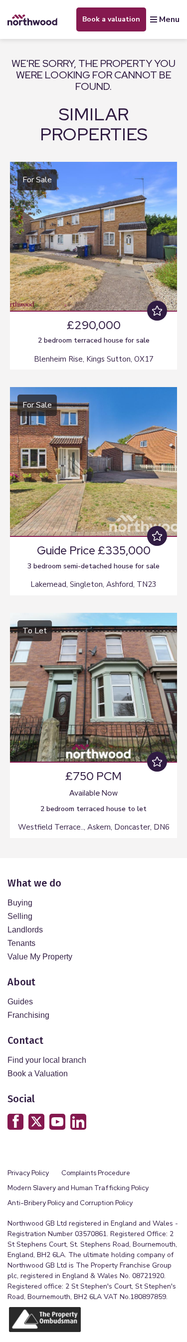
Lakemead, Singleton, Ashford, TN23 (93, 584)
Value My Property (39, 956)
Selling (19, 916)
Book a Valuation (37, 1073)
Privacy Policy (28, 1173)
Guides (20, 1001)
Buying (19, 902)
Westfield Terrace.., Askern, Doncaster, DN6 (94, 827)
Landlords (25, 929)
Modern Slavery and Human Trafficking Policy (78, 1188)
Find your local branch (46, 1060)
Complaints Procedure (95, 1173)
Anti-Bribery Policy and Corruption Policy (70, 1203)
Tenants (21, 943)
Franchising (28, 1015)
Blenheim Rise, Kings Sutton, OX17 (94, 359)
